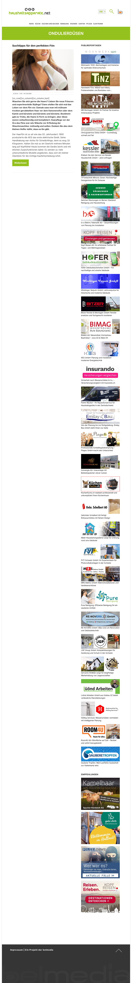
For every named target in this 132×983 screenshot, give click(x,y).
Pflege (89, 24)
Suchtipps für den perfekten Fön (33, 45)
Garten (82, 24)
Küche (37, 24)
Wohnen (73, 24)
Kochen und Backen (50, 24)
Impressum (16, 950)
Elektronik (98, 24)
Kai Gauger (27, 93)
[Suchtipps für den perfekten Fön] (43, 69)
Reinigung (64, 24)
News (31, 24)
